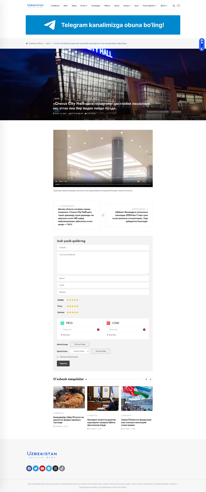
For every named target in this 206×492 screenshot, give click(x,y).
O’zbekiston (55, 6)
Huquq (74, 6)
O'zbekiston (58, 413)
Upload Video (62, 351)
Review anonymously (69, 357)
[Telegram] (49, 468)
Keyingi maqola (138, 209)
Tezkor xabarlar (148, 6)
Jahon (65, 6)
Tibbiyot (107, 6)
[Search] (174, 5)
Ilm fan (83, 6)
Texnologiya (95, 6)
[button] (146, 379)
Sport (137, 6)
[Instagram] (55, 468)
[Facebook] (29, 468)
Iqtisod (116, 6)
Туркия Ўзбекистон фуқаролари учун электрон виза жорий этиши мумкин (136, 422)
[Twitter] (36, 468)
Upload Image (62, 344)
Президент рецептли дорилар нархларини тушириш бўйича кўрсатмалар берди (101, 422)
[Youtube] (42, 468)
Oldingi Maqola (67, 206)
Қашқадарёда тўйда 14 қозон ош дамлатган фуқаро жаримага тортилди (68, 420)
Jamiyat (126, 6)
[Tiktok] (62, 468)
